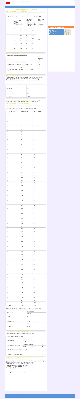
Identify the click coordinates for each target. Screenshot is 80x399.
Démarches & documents (23, 6)
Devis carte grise (33, 6)
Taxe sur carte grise (13, 6)
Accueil (7, 6)
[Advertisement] (26, 381)
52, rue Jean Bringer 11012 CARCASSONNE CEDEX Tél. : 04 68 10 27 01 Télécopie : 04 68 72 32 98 (53, 32)
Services (39, 6)
